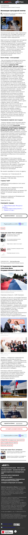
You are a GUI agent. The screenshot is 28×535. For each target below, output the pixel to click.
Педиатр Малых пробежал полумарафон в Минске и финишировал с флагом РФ (16, 457)
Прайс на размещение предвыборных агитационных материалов (13, 480)
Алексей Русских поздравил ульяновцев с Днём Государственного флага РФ (13, 409)
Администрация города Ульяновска (11, 398)
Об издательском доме (8, 467)
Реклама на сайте (6, 477)
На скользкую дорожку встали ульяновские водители (14, 240)
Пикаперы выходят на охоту (13, 253)
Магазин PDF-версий (19, 470)
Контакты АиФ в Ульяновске (10, 475)
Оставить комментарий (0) (14, 429)
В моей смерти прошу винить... (13, 208)
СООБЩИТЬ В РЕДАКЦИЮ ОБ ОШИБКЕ (12, 482)
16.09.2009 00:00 (5, 6)
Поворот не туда (8, 210)
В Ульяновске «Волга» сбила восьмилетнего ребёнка (13, 235)
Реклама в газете (6, 470)
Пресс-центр (21, 467)
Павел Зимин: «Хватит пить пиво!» (14, 243)
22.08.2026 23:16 (5, 261)
